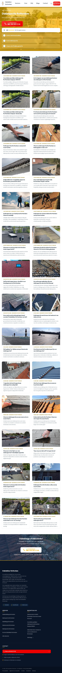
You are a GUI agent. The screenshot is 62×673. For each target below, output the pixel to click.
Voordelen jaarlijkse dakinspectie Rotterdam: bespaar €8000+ (33, 624)
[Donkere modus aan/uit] (51, 3)
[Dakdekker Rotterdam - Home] (3, 3)
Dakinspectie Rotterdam (8, 618)
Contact (45, 3)
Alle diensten (5, 636)
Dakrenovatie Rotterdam (8, 625)
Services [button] (17, 3)
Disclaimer (28, 670)
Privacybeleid (5, 670)
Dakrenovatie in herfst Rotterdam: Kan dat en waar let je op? (34, 616)
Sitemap (34, 670)
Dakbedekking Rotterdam (8, 614)
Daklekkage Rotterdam (8, 621)
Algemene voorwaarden (15, 670)
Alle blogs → (30, 637)
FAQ (32, 3)
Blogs (38, 3)
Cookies (23, 670)
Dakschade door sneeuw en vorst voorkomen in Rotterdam (34, 632)
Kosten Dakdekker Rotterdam (9, 632)
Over (25, 3)
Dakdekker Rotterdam (8, 3)
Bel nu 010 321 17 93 (10, 651)
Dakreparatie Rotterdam (8, 629)
